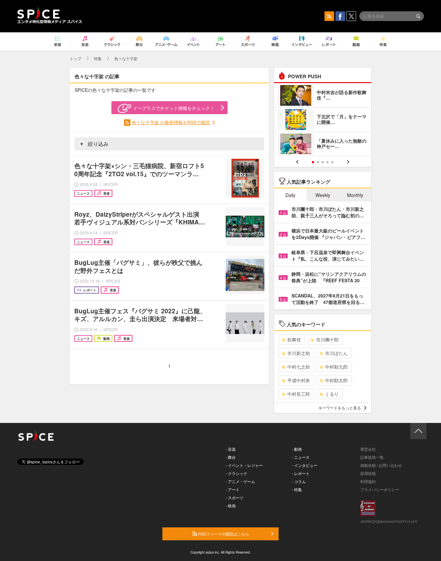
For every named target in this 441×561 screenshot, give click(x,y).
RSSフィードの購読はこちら (223, 533)
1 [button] (313, 162)
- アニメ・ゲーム (240, 481)
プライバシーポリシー (379, 489)
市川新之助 (298, 353)
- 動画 (297, 449)
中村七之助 (298, 366)
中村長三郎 (298, 394)
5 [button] (332, 162)
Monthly (355, 195)
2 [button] (318, 162)
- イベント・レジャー (244, 465)
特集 (98, 58)
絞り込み (97, 143)
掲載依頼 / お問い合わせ (381, 465)
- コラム (299, 481)
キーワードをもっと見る (339, 407)
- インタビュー (304, 465)
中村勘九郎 (336, 366)
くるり (332, 394)
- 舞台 (231, 457)
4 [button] (327, 162)
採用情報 (368, 473)
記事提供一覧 (372, 457)
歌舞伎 (294, 339)
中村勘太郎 (336, 380)
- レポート (301, 473)
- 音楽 (231, 449)
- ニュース (301, 457)
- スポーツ (234, 497)
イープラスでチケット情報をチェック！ (173, 108)
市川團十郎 (327, 339)
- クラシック (236, 473)
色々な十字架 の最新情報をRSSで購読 (171, 122)
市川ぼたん (336, 353)
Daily (290, 195)
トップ (75, 58)
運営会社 (368, 449)
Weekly (322, 195)
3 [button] (323, 162)
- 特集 (297, 489)
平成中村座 (298, 380)
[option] (322, 120)
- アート (233, 489)
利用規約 (368, 481)
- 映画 (231, 505)
